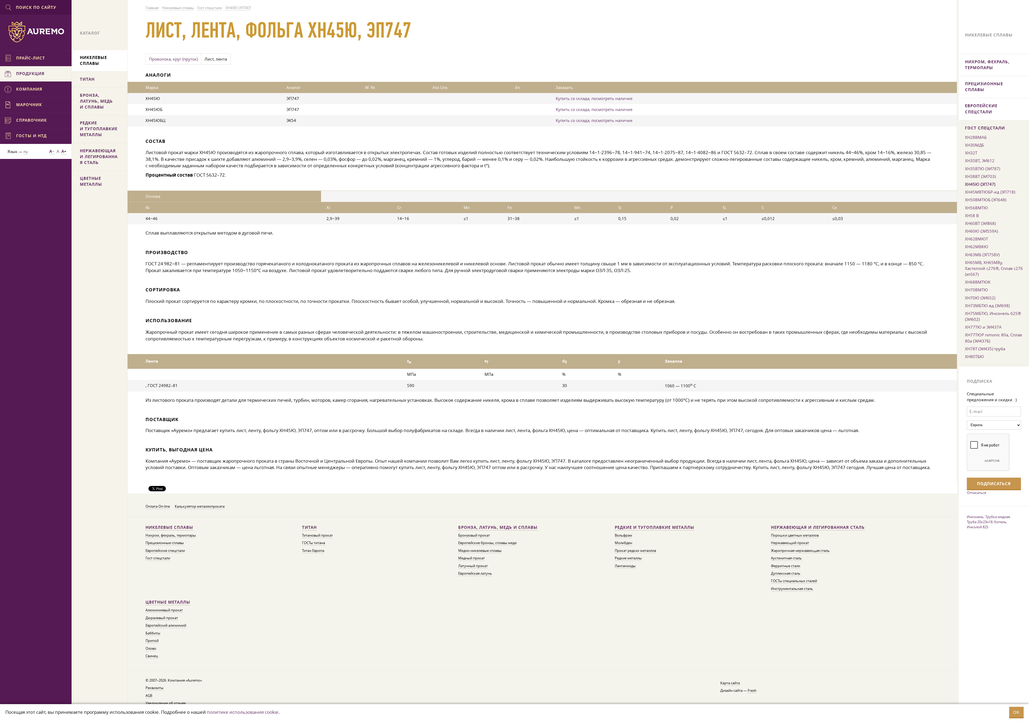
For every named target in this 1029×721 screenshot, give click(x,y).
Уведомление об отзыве (166, 703)
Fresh (752, 690)
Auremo (36, 32)
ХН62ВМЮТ (976, 238)
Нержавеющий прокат (790, 543)
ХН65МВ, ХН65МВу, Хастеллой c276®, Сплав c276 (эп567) (994, 268)
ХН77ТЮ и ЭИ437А (983, 327)
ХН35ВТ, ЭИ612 (979, 160)
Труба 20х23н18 (980, 521)
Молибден (623, 543)
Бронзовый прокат (474, 535)
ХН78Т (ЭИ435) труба (985, 348)
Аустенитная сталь (786, 558)
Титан (309, 527)
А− (51, 151)
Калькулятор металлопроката (200, 506)
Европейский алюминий (166, 625)
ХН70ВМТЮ (976, 289)
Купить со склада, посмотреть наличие (594, 98)
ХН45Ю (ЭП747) (980, 184)
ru (26, 151)
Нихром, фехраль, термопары (171, 535)
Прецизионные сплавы (165, 543)
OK (1016, 712)
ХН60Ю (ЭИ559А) (981, 231)
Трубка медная (997, 516)
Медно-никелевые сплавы (480, 550)
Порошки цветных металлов (795, 535)
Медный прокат (471, 558)
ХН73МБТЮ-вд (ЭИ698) (987, 305)
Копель (1000, 521)
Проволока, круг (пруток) (173, 59)
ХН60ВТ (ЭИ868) (980, 223)
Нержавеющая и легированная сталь (818, 527)
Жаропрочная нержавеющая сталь (800, 550)
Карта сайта (730, 683)
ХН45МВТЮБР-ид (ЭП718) (990, 192)
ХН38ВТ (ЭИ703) (980, 176)
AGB (149, 695)
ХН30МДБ (974, 145)
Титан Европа (313, 550)
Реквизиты (154, 688)
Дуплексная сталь (785, 573)
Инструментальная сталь (792, 588)
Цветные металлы (168, 602)
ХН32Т (971, 152)
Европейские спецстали (165, 550)
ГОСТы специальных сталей (794, 581)
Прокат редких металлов (635, 550)
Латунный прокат (473, 566)
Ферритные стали (785, 566)
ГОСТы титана (313, 543)
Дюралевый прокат (162, 618)
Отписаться (976, 492)
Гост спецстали (158, 558)
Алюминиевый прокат (164, 610)
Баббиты (153, 633)
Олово (151, 648)
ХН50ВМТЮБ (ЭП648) (985, 199)
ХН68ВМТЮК (977, 282)
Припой (152, 640)
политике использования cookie (242, 712)
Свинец (152, 656)
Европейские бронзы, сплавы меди (487, 543)
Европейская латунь (475, 573)
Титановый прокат (317, 535)
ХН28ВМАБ (976, 137)
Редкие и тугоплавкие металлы (654, 527)
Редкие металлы (628, 558)
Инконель (975, 516)
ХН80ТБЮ (974, 356)
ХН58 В (972, 215)
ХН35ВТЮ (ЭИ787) (982, 168)
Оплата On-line (158, 506)
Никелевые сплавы (169, 527)
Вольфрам (623, 535)
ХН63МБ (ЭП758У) (982, 254)
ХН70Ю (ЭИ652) (980, 297)
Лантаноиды (625, 566)
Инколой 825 (977, 527)
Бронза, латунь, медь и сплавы (498, 527)
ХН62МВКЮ (976, 246)
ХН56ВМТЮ (976, 207)
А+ (63, 151)
